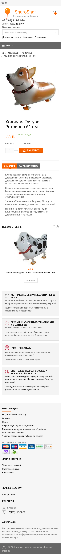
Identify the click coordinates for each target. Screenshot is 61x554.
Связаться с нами (11, 469)
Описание (9, 166)
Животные (27, 53)
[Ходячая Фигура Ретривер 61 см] (30, 88)
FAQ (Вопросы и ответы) (14, 414)
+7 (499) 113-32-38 (13, 20)
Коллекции (13, 53)
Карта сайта (8, 472)
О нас (5, 422)
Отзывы (6, 418)
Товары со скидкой (11, 465)
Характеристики (28, 166)
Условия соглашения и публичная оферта (22, 436)
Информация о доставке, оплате (18, 425)
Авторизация (8, 494)
